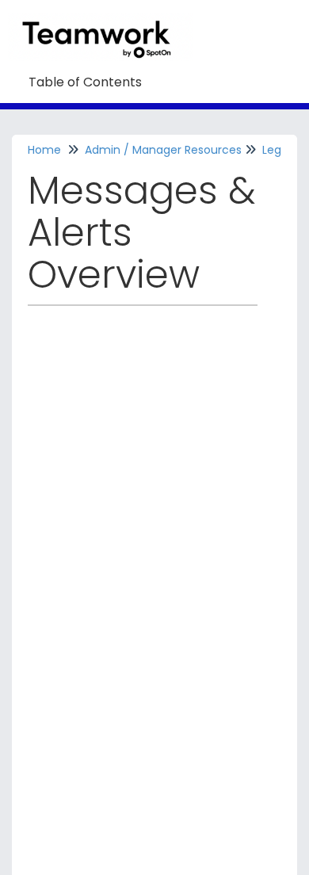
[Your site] (106, 21)
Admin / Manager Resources (163, 150)
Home (44, 150)
